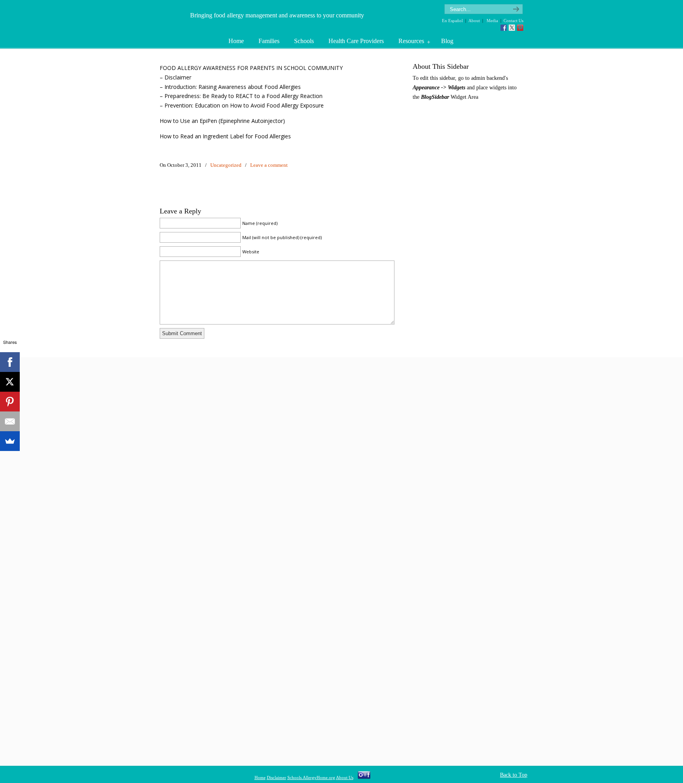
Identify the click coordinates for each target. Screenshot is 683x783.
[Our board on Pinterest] (520, 28)
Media (492, 20)
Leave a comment (269, 165)
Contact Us (513, 20)
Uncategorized (226, 165)
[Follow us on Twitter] (512, 28)
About (474, 20)
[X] (10, 382)
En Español (452, 20)
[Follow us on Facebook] (503, 28)
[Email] (10, 421)
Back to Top (513, 775)
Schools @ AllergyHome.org (174, 17)
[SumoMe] (10, 441)
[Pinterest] (10, 401)
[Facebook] (10, 362)
